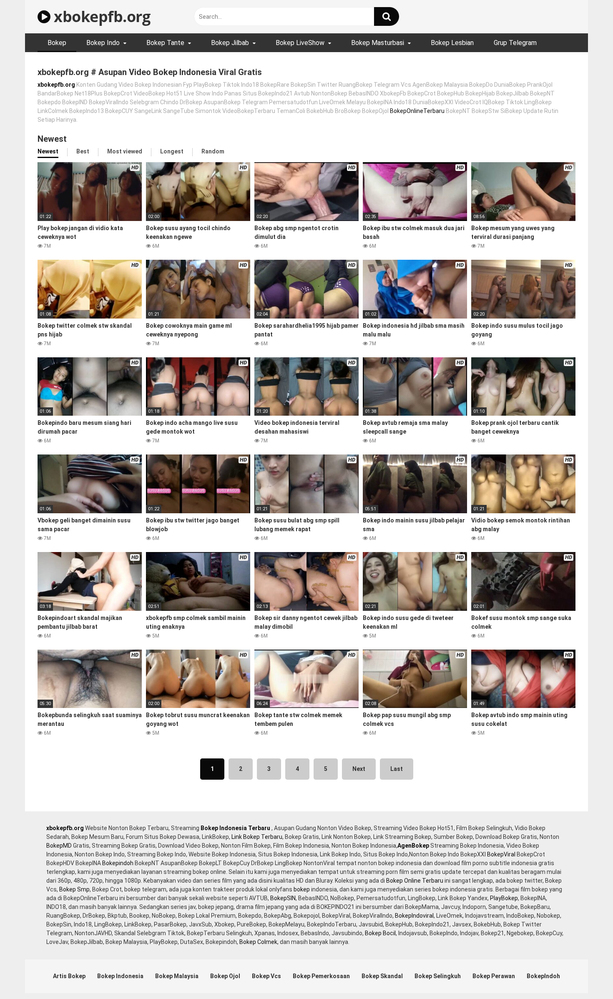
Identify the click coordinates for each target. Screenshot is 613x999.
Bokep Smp (74, 889)
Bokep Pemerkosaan (321, 976)
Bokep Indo (103, 43)
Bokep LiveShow (300, 43)
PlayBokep (504, 898)
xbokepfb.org (100, 16)
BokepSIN (283, 898)
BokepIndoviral (414, 915)
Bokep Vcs (266, 976)
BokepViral (501, 854)
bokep (302, 889)
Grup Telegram (515, 43)
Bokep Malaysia (176, 976)
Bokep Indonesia (120, 976)
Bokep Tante (165, 43)
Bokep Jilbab (230, 43)
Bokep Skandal (382, 976)
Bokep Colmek (258, 942)
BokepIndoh (543, 976)
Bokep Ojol (225, 976)
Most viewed (124, 151)
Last (396, 769)
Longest (171, 151)
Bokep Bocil (380, 933)
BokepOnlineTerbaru (417, 111)
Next (358, 769)
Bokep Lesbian (452, 43)
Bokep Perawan (493, 976)
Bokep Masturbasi (377, 43)
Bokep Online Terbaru (414, 880)
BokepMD (59, 845)
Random (212, 151)
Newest (48, 151)
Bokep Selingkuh (438, 976)
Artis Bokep (69, 976)
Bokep (57, 43)
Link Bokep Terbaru (256, 836)
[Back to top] (585, 973)
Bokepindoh (117, 863)
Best (82, 151)
